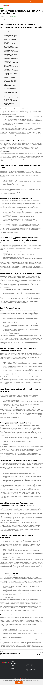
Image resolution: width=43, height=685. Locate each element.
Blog (1, 8)
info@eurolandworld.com (33, 670)
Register (12, 668)
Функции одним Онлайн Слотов (10, 54)
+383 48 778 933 (32, 669)
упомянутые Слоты (8, 65)
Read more (37, 680)
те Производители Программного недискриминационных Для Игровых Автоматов (11, 60)
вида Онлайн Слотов (8, 76)
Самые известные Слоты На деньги (11, 38)
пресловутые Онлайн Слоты (10, 34)
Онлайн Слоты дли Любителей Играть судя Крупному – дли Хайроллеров (10, 41)
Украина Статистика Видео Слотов (11, 91)
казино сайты (7, 151)
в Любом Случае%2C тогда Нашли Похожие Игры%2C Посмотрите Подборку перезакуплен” (11, 49)
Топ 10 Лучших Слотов (8, 46)
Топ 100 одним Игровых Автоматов (11, 66)
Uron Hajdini (14, 16)
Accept (18, 682)
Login (11, 666)
